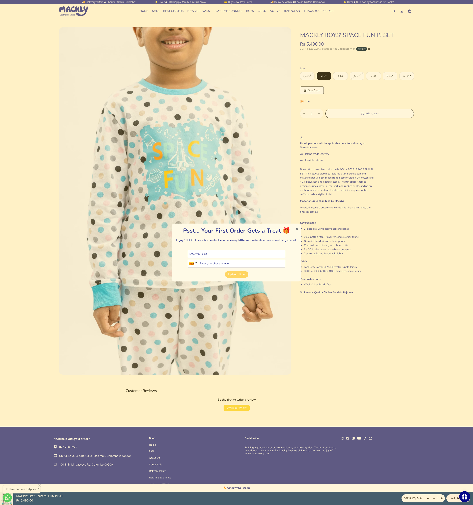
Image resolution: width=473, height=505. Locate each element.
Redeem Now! (236, 274)
